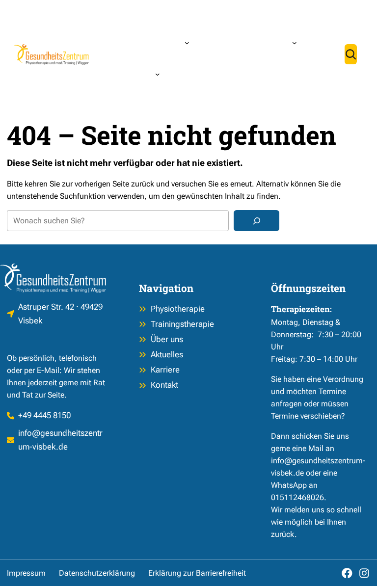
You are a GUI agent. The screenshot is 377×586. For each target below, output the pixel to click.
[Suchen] (256, 220)
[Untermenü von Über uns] (157, 74)
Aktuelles (167, 354)
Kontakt (164, 385)
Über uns (167, 339)
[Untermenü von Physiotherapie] (187, 42)
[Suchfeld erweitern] (351, 54)
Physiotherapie (178, 309)
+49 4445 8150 (44, 415)
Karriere (165, 369)
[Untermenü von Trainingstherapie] (294, 42)
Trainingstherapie (182, 324)
